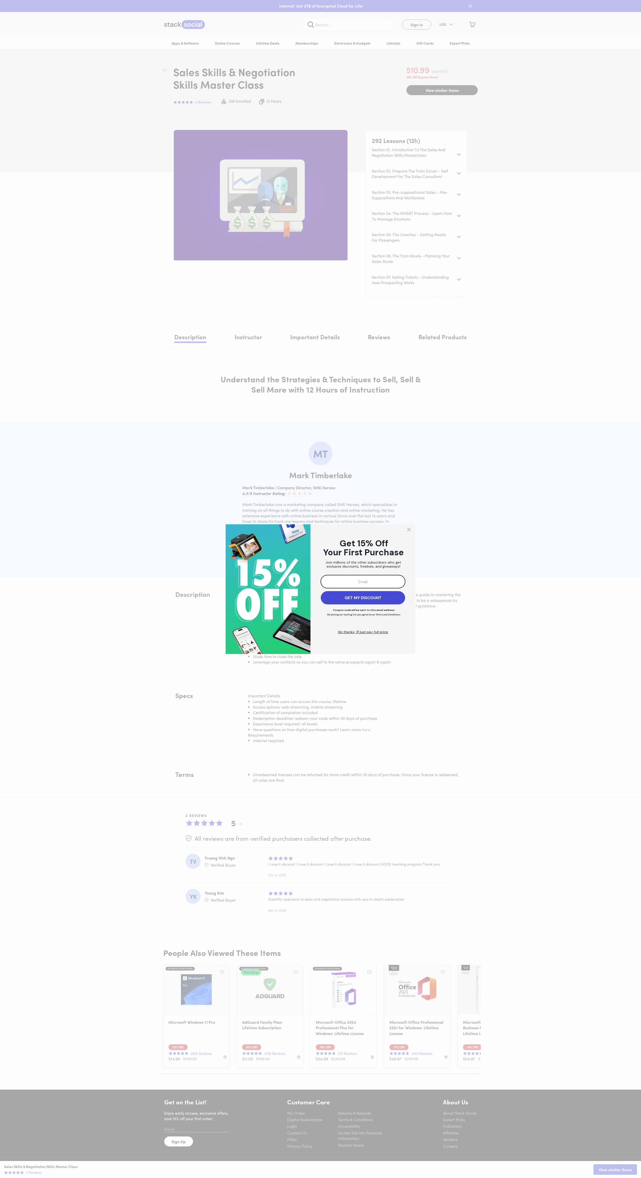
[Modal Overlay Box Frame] (320, 589)
